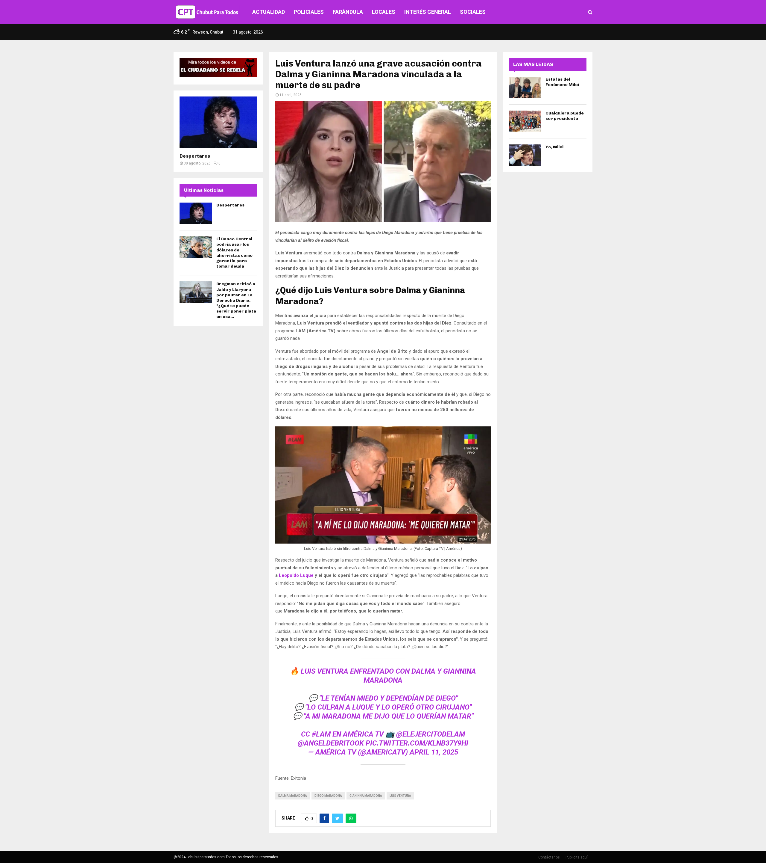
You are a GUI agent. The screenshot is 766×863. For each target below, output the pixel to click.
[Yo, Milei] (525, 155)
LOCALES (383, 12)
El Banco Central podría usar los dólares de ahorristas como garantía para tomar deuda (234, 252)
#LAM (321, 734)
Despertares (195, 156)
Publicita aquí (577, 857)
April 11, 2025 (434, 752)
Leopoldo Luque (296, 575)
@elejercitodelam (430, 734)
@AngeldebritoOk (331, 743)
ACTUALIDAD (268, 12)
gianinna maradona (365, 795)
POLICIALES (309, 12)
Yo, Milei (554, 147)
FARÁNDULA (348, 12)
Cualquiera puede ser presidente (564, 116)
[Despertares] (218, 122)
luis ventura (400, 795)
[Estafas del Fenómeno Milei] (525, 87)
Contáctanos (549, 857)
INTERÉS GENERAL (427, 12)
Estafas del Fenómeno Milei (562, 82)
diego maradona (328, 795)
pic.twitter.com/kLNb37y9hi (417, 743)
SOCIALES (473, 12)
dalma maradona (292, 795)
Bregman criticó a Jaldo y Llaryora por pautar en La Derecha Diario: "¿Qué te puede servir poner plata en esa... (236, 300)
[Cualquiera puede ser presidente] (525, 121)
